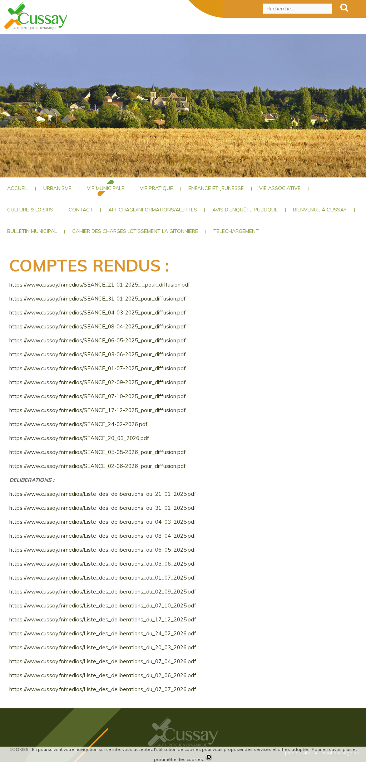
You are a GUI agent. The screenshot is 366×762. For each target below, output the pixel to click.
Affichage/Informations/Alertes (152, 209)
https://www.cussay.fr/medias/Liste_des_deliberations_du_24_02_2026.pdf (102, 633)
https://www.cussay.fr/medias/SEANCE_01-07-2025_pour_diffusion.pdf (97, 368)
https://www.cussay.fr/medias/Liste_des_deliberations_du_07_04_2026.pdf (102, 661)
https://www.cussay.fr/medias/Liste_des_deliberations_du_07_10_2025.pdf (102, 605)
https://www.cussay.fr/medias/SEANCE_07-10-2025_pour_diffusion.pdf (97, 396)
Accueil (17, 188)
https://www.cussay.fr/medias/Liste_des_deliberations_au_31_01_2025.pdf (102, 507)
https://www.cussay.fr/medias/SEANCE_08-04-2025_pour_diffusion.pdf (97, 326)
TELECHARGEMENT (236, 231)
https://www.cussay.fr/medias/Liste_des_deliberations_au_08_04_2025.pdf (102, 535)
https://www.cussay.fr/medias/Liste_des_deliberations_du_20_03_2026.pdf (102, 647)
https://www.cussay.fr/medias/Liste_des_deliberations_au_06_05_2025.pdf (102, 549)
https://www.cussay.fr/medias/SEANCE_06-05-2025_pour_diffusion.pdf (97, 340)
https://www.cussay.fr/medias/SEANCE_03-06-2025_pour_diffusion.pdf (97, 354)
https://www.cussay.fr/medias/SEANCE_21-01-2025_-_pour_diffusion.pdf (99, 284)
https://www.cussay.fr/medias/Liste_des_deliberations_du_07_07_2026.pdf (102, 689)
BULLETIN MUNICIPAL (32, 231)
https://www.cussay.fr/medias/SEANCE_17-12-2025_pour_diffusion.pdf (97, 410)
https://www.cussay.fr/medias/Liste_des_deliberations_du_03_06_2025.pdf (102, 563)
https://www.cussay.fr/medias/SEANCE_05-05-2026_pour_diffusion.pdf (97, 452)
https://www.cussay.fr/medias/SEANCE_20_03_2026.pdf (79, 438)
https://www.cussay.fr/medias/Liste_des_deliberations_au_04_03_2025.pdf (102, 521)
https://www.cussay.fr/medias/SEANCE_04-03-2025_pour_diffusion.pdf (97, 312)
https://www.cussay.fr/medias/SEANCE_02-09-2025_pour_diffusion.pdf (97, 382)
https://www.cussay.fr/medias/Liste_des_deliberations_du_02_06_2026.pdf (102, 675)
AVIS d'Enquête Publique (245, 209)
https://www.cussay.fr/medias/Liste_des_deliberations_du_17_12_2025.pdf (102, 619)
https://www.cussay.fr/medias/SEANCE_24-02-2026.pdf (78, 424)
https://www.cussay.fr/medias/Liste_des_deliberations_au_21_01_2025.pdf (102, 493)
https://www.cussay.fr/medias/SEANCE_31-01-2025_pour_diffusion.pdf (97, 298)
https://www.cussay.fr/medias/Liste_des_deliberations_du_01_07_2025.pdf (102, 577)
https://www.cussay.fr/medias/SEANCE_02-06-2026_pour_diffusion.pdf (97, 466)
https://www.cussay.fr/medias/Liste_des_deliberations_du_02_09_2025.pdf (102, 591)
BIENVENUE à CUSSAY (320, 209)
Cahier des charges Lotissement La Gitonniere (135, 231)
